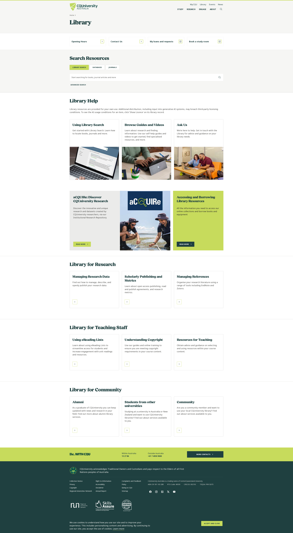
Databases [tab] (97, 67)
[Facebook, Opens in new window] (150, 491)
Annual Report (101, 491)
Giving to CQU (127, 488)
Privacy (72, 484)
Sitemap (125, 491)
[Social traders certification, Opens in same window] (127, 506)
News (220, 4)
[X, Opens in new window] (168, 491)
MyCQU (193, 4)
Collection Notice (76, 481)
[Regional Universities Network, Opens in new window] (79, 506)
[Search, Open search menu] (221, 9)
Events (212, 4)
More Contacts (203, 454)
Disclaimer (99, 488)
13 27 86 (125, 456)
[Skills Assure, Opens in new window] (105, 505)
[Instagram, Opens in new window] (156, 491)
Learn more (118, 528)
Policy (124, 484)
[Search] (219, 77)
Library (203, 4)
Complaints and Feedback (131, 481)
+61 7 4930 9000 (155, 456)
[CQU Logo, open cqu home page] (84, 7)
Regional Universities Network (81, 491)
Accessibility (100, 484)
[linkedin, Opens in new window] (162, 491)
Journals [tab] (113, 67)
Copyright (73, 488)
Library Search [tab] (79, 67)
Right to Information (103, 481)
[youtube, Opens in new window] (174, 491)
